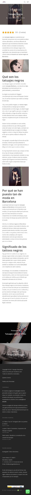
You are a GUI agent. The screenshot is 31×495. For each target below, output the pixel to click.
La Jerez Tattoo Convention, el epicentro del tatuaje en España (14, 429)
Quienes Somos (6, 377)
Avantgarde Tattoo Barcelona (10, 451)
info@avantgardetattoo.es (13, 464)
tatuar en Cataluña (7, 395)
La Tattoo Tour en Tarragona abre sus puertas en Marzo (14, 423)
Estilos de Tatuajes (15, 9)
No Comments (21, 18)
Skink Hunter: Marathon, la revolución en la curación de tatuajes (13, 436)
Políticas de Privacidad (8, 381)
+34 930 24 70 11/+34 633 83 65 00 (13, 462)
